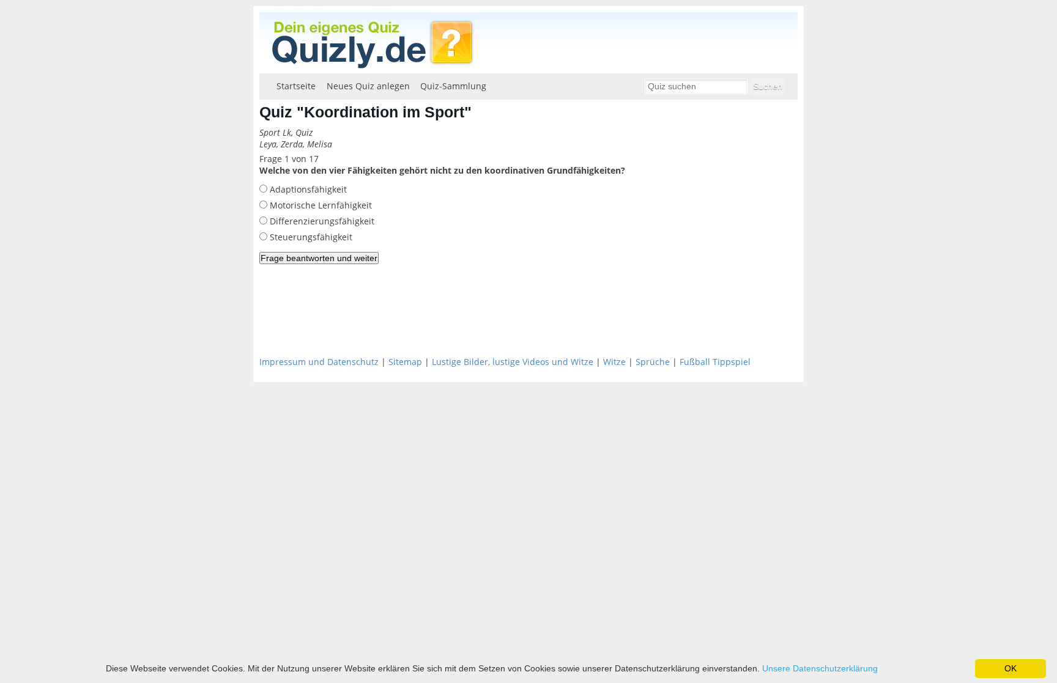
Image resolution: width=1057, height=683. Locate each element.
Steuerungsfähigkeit (309, 237)
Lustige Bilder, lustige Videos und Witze (512, 361)
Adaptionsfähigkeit (307, 189)
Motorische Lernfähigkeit (319, 205)
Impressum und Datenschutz (319, 361)
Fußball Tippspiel (715, 361)
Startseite (296, 86)
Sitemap (405, 361)
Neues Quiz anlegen (368, 86)
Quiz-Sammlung (453, 86)
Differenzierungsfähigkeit (320, 221)
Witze (614, 361)
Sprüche (653, 361)
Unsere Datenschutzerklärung (820, 668)
